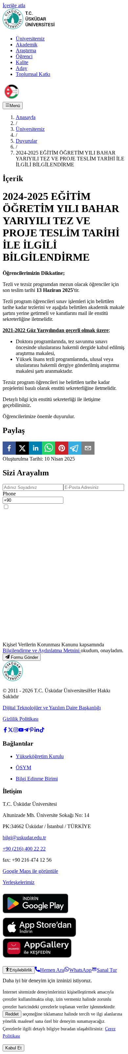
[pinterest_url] (31, 730)
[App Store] (39, 935)
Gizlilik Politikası (20, 719)
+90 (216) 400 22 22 (24, 848)
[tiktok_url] (42, 730)
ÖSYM (23, 767)
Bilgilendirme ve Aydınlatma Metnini (42, 650)
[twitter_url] (10, 730)
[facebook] (9, 449)
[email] (88, 449)
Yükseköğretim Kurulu (40, 756)
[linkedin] (35, 449)
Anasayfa (25, 117)
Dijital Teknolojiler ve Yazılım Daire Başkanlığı (52, 707)
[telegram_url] (26, 730)
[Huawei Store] (37, 956)
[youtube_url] (21, 730)
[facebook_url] (5, 730)
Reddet (12, 1014)
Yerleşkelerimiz (18, 882)
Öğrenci (24, 56)
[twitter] (22, 449)
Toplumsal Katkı (33, 74)
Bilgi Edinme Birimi (37, 778)
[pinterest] (61, 449)
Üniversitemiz (30, 38)
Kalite (22, 62)
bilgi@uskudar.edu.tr (24, 837)
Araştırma (26, 50)
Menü (15, 105)
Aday (21, 68)
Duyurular (26, 141)
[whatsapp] (48, 449)
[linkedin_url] (36, 730)
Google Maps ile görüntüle (30, 871)
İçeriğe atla (14, 5)
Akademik (26, 44)
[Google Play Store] (35, 914)
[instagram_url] (15, 730)
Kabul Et (13, 1047)
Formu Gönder (24, 657)
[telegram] (74, 449)
